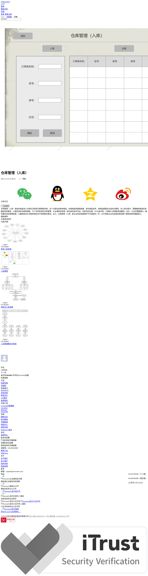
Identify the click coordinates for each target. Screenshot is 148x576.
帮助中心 (4, 425)
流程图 (9, 17)
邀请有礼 (4, 435)
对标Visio (4, 453)
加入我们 (4, 461)
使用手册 (4, 427)
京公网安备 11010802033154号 (57, 516)
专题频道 (4, 422)
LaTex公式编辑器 (7, 406)
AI (2, 4)
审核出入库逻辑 (7, 307)
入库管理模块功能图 (8, 344)
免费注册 (8, 14)
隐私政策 (4, 466)
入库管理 (4, 271)
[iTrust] (74, 574)
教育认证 (4, 451)
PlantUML (4, 412)
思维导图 (4, 383)
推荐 (2, 6)
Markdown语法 (6, 430)
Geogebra (4, 408)
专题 (2, 12)
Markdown (4, 390)
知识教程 (4, 419)
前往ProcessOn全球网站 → (11, 512)
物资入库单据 (6, 249)
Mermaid (4, 410)
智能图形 (4, 401)
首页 (3, 17)
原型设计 (4, 395)
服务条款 (4, 464)
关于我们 (4, 458)
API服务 (4, 398)
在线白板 (4, 393)
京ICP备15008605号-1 (37, 516)
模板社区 (4, 9)
